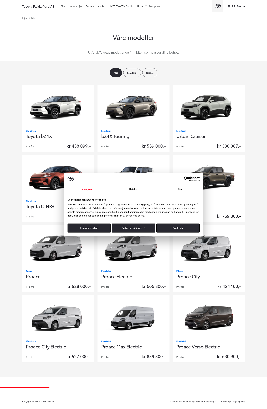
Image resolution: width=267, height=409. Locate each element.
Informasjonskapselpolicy (233, 401)
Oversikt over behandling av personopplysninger (193, 401)
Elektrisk (132, 72)
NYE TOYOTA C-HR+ (121, 6)
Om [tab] (180, 189)
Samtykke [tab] (87, 189)
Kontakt (102, 6)
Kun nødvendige (89, 228)
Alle (116, 72)
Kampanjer (76, 6)
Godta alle (178, 228)
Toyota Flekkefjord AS (38, 6)
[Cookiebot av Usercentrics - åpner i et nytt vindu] (186, 178)
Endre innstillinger (132, 228)
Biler (63, 6)
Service (90, 6)
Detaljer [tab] (133, 189)
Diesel (149, 72)
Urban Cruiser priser (149, 6)
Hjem (25, 18)
